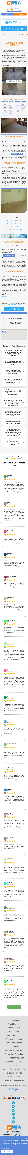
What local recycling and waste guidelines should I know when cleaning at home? (13, 413)
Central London (14, 1020)
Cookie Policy (14, 1077)
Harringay (4, 296)
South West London (14, 1039)
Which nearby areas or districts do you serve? (13, 422)
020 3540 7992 (14, 9)
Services (21, 14)
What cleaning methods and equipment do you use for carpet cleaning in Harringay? (13, 353)
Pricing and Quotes (14, 1073)
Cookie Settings (5, 1148)
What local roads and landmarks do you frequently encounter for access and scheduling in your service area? (13, 432)
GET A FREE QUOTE (14, 29)
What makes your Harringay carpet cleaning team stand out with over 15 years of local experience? (13, 403)
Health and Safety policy (14, 1080)
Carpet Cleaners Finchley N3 (14, 220)
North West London (14, 1043)
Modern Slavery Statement (14, 1069)
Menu (7, 14)
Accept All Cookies (7, 1151)
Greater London (14, 1046)
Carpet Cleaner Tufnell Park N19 (14, 229)
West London (14, 1024)
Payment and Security (14, 1050)
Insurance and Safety (14, 1062)
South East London (14, 1035)
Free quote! (14, 308)
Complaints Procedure (14, 1054)
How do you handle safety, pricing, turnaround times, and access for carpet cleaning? (13, 381)
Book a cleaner (17, 304)
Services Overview (14, 1065)
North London (14, 1028)
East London (14, 1031)
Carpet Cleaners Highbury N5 (14, 226)
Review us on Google (14, 1006)
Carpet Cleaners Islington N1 (14, 223)
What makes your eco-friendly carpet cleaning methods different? (13, 371)
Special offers (10, 304)
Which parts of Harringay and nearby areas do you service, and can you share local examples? (13, 392)
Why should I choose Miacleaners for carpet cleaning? (13, 443)
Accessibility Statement (14, 1058)
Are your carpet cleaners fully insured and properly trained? (13, 362)
